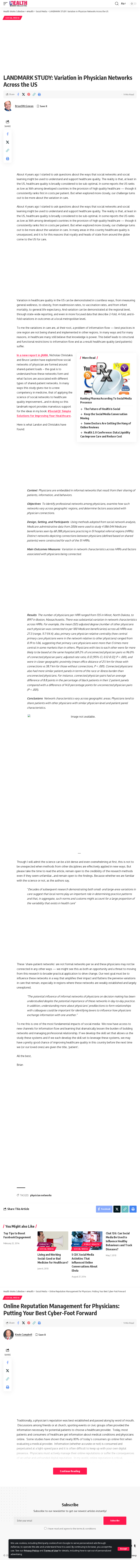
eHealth (44, 1244)
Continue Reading (70, 1471)
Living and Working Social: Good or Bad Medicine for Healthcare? (53, 1258)
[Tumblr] (135, 1546)
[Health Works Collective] (18, 3)
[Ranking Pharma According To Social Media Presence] (106, 379)
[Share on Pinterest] (28, 94)
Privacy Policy (31, 1550)
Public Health (91, 1244)
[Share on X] (23, 94)
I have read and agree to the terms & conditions (72, 1528)
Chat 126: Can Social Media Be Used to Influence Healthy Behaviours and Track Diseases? (119, 1241)
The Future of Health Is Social (102, 409)
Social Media (12, 18)
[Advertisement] (70, 46)
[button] (123, 1549)
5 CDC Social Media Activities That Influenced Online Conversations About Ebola (84, 1262)
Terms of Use (51, 1550)
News (77, 1244)
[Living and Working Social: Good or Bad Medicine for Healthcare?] (53, 1240)
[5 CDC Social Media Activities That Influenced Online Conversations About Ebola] (87, 1240)
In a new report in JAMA (32, 355)
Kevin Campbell (23, 1334)
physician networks (41, 1195)
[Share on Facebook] (18, 94)
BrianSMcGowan (24, 105)
